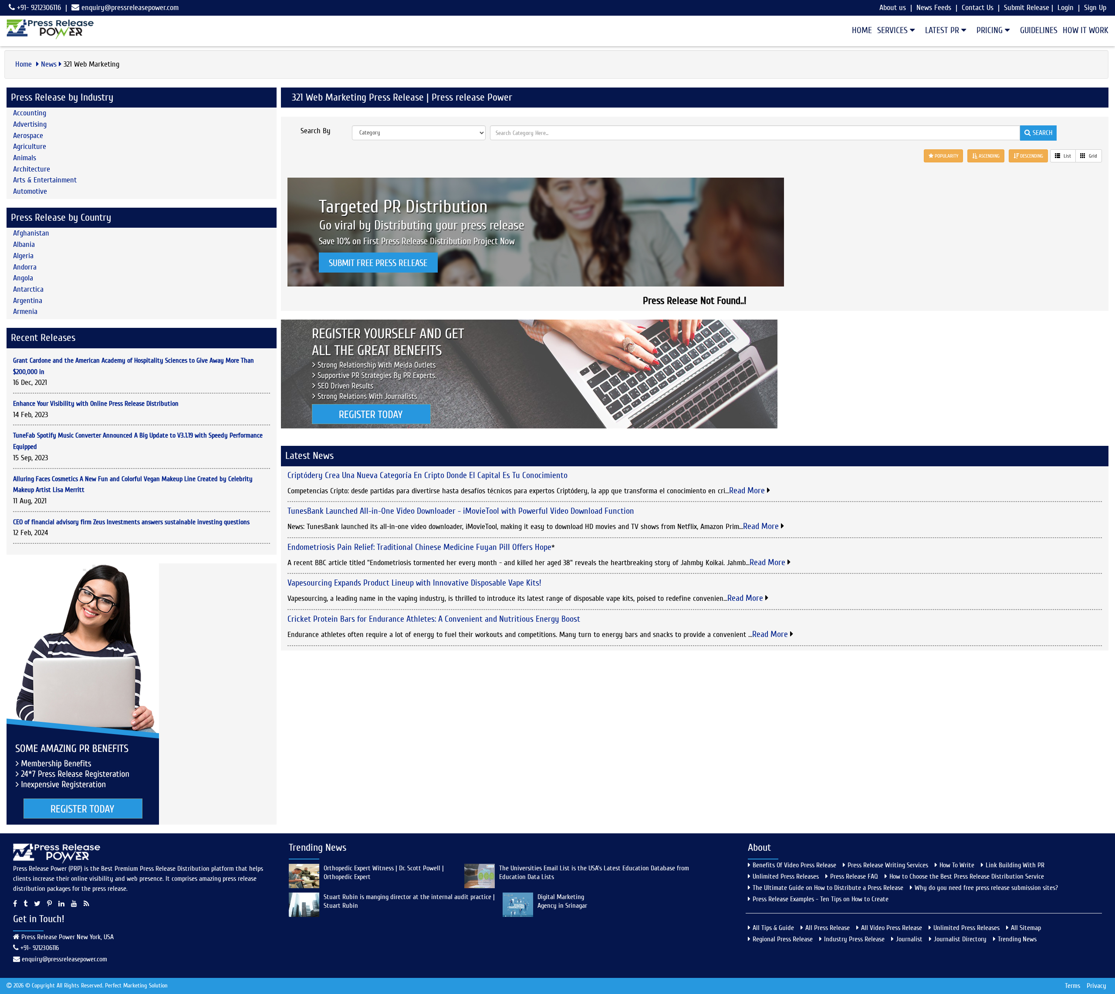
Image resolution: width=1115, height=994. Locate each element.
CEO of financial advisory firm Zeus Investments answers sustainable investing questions (131, 522)
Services (893, 30)
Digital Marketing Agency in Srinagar (562, 901)
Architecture (31, 169)
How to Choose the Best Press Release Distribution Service (966, 876)
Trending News (1017, 939)
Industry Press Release (854, 939)
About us (892, 7)
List (1066, 156)
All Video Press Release (891, 928)
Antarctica (28, 289)
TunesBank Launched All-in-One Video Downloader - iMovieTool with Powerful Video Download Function (460, 511)
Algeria (23, 255)
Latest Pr (943, 30)
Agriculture (29, 146)
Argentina (27, 300)
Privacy (1096, 986)
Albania (24, 244)
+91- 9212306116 (38, 7)
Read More (748, 490)
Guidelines (1039, 30)
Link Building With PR (1015, 865)
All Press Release (827, 928)
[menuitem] (859, 30)
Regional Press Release (783, 939)
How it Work (1085, 30)
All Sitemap (1026, 928)
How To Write (956, 865)
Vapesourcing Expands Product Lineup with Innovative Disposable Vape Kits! (414, 583)
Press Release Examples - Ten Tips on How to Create (821, 899)
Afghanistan (31, 233)
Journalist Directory (960, 939)
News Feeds (933, 7)
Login (1066, 7)
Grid (1092, 156)
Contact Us (977, 7)
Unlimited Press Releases (786, 876)
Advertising (30, 124)
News (49, 64)
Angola (23, 278)
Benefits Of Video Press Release (794, 865)
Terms (1072, 986)
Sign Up (1095, 7)
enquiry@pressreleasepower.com (130, 7)
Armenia (25, 311)
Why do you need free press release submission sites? (986, 888)
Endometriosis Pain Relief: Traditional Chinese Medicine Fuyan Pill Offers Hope (419, 547)
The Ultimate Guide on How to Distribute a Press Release (828, 888)
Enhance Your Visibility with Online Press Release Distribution (96, 404)
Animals (24, 157)
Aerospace (28, 135)
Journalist (909, 939)
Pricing (990, 30)
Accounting (29, 113)
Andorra (25, 267)
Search (1041, 133)
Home (862, 30)
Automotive (30, 191)
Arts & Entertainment (45, 180)
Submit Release (1026, 7)
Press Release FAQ (854, 876)
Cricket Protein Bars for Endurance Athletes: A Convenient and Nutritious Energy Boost (433, 619)
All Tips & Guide (773, 928)
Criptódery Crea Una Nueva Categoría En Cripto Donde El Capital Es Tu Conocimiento (427, 475)
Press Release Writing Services (888, 865)
